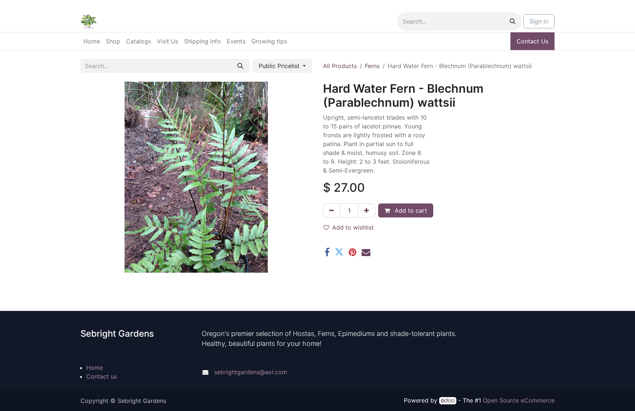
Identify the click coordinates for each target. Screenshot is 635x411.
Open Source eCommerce (519, 400)
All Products (340, 66)
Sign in (539, 21)
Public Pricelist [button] (280, 66)
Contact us (101, 376)
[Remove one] (331, 210)
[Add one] (366, 210)
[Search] (512, 21)
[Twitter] (339, 252)
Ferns (372, 66)
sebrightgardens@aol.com (250, 372)
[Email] (366, 252)
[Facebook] (327, 252)
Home (94, 367)
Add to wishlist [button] (353, 227)
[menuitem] (91, 41)
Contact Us (532, 41)
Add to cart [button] (410, 210)
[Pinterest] (352, 252)
